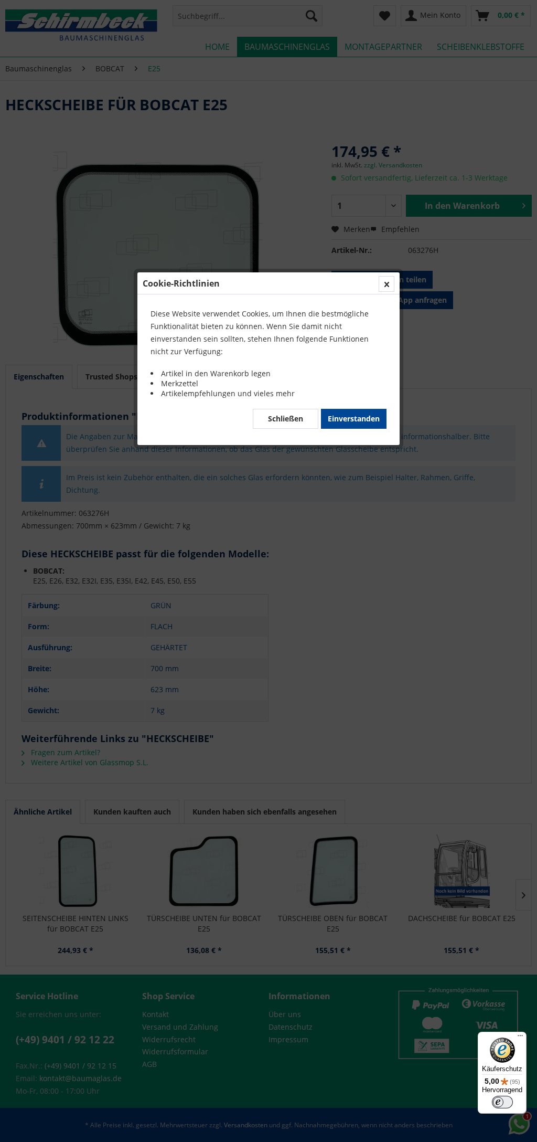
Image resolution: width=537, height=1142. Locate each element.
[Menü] (520, 1038)
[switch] (502, 1102)
